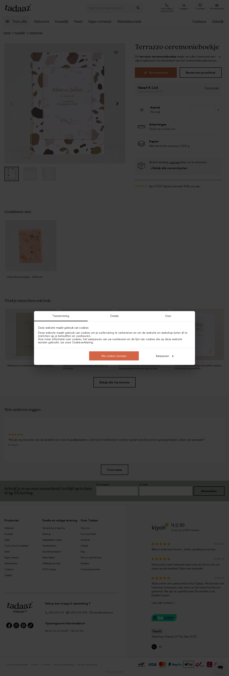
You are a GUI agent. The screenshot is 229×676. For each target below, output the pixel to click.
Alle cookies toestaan (113, 355)
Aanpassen (162, 355)
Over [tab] (168, 316)
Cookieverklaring (82, 342)
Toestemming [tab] (60, 316)
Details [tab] (114, 316)
